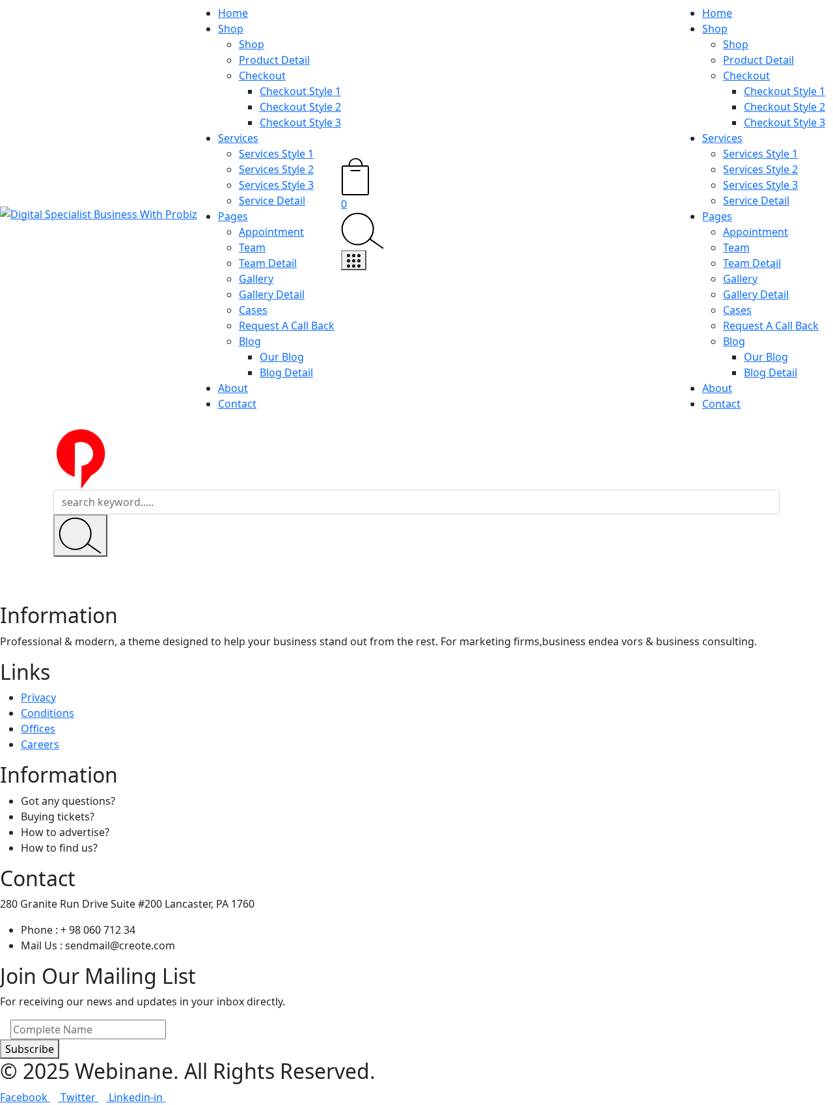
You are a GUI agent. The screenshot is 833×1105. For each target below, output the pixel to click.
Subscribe (29, 1049)
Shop (230, 28)
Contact (237, 404)
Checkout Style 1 (300, 91)
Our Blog (282, 357)
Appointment (271, 232)
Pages (233, 216)
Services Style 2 (276, 169)
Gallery (256, 279)
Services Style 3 (276, 185)
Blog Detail (286, 372)
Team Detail (268, 263)
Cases (253, 310)
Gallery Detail (272, 294)
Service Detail (272, 200)
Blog (250, 341)
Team (252, 247)
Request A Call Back (287, 325)
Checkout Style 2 (300, 107)
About (233, 388)
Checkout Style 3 (300, 122)
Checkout (262, 75)
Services (238, 138)
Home (233, 13)
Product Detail (274, 60)
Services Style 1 (276, 154)
